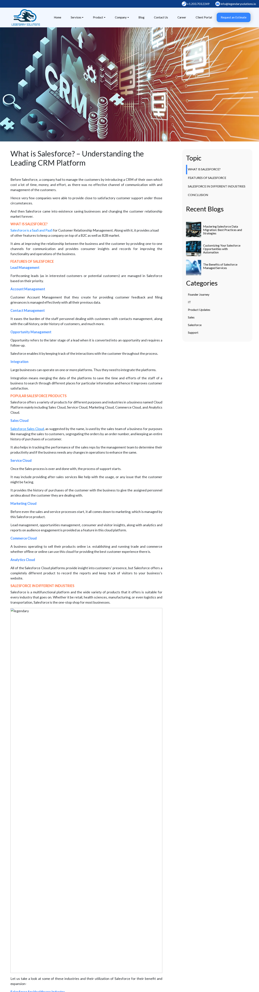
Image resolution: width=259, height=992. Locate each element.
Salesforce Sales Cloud (27, 429)
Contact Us (161, 17)
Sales (191, 317)
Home (57, 17)
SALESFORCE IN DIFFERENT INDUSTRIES (216, 186)
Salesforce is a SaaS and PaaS (31, 230)
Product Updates (199, 309)
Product (98, 17)
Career (181, 17)
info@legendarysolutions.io (238, 4)
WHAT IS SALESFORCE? (204, 169)
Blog (141, 17)
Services (76, 17)
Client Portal (204, 17)
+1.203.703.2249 (197, 4)
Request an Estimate (233, 17)
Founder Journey (198, 294)
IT (189, 302)
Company (121, 17)
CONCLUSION (198, 195)
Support (193, 332)
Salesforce (195, 325)
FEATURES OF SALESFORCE (207, 177)
